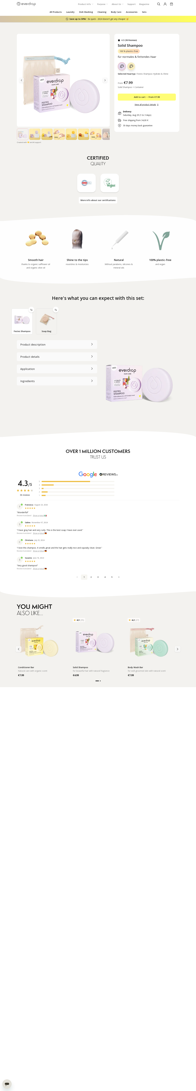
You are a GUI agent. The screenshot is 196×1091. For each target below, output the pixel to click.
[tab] (22, 321)
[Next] (21, 80)
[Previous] (105, 80)
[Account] (165, 4)
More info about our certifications (98, 200)
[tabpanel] (98, 381)
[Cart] (171, 4)
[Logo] (26, 4)
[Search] (158, 4)
